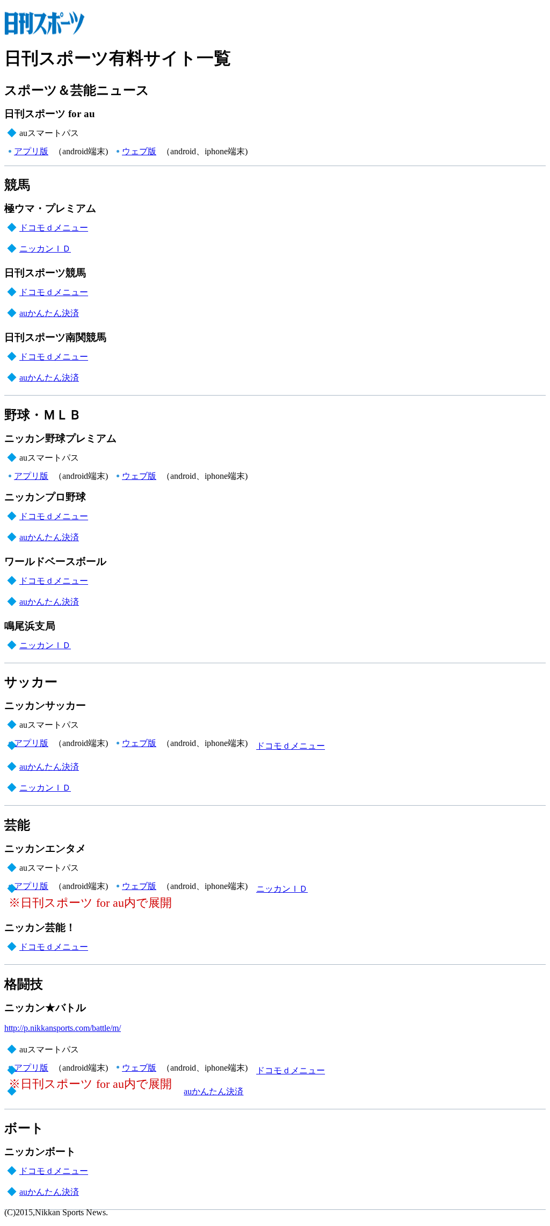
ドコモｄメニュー (53, 227)
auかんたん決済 (49, 313)
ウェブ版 (139, 151)
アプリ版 (31, 151)
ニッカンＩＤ (45, 248)
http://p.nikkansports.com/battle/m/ (62, 1028)
